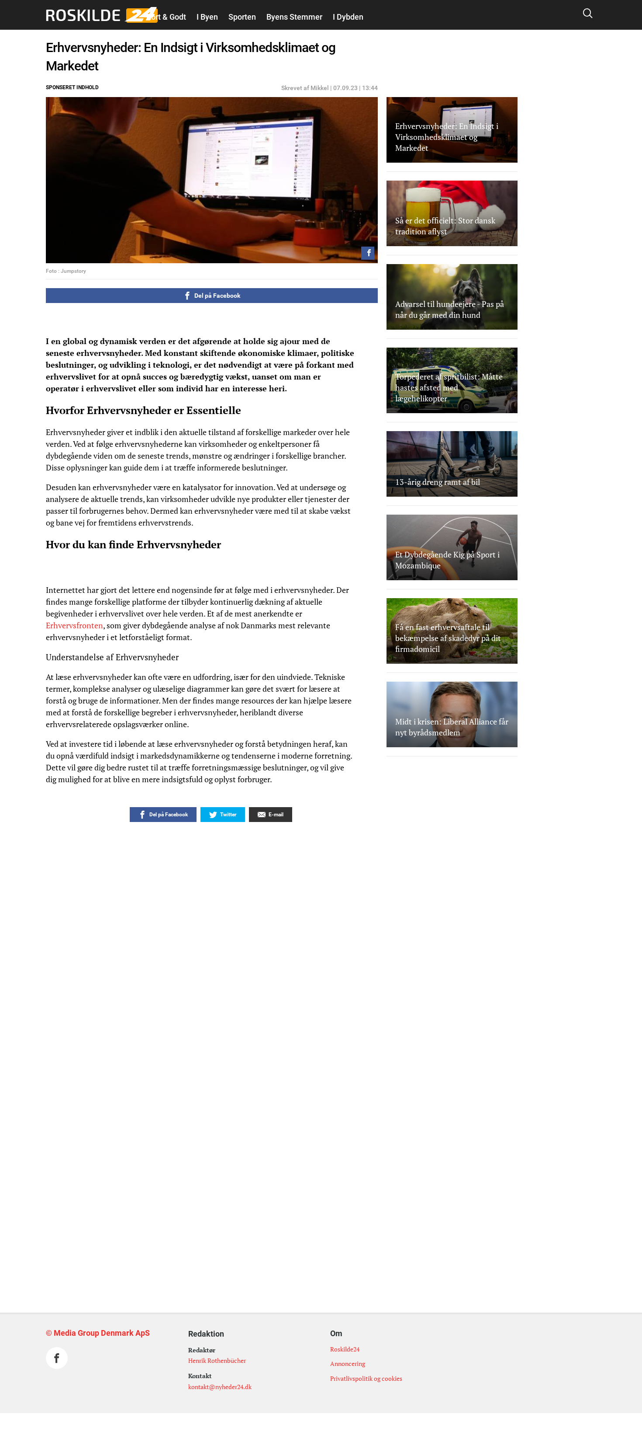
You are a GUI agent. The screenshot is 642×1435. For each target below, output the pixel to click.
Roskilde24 (344, 1349)
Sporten (242, 16)
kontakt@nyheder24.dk (220, 1387)
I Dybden (348, 16)
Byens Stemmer (294, 16)
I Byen (207, 16)
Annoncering (347, 1363)
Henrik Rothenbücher (217, 1360)
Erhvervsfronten (74, 625)
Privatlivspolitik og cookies (366, 1378)
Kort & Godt (166, 16)
